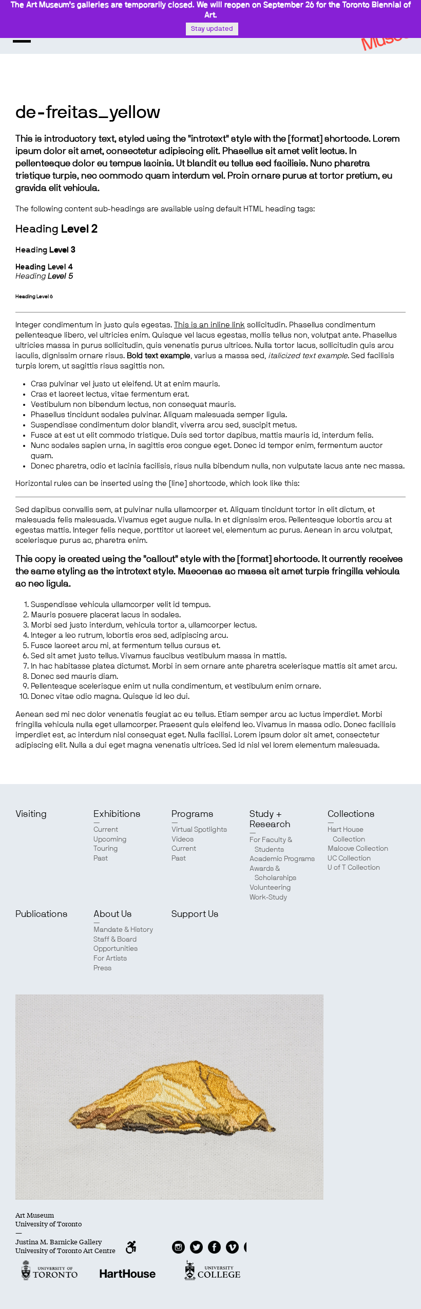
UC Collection (349, 858)
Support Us (195, 914)
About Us (112, 914)
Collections (351, 814)
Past (100, 858)
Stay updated (212, 29)
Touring (105, 848)
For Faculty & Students (271, 844)
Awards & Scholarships (273, 873)
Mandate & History (123, 929)
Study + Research (270, 819)
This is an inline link (209, 325)
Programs (192, 814)
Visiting (31, 814)
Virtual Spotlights (199, 829)
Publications (41, 914)
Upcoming (110, 839)
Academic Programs (282, 859)
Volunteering (270, 887)
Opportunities (115, 948)
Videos (182, 839)
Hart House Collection (346, 834)
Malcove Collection (358, 848)
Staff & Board (115, 939)
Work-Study (268, 897)
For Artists (110, 958)
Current (105, 829)
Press (102, 968)
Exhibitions (117, 814)
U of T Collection (354, 867)
